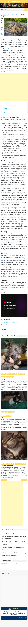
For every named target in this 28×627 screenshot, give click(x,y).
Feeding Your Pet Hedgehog (10, 322)
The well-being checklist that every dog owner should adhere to (14, 537)
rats (24, 259)
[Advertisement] (14, 87)
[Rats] (14, 400)
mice (21, 259)
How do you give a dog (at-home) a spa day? (13, 533)
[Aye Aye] (14, 354)
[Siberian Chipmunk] (14, 445)
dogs (8, 48)
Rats (2, 418)
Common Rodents (8, 412)
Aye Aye (3, 379)
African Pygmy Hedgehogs (24, 480)
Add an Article (16, 1)
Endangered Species (9, 374)
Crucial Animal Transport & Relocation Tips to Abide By (13, 543)
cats (13, 48)
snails (16, 260)
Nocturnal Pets (7, 377)
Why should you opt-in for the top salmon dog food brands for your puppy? (14, 554)
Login (9, 1)
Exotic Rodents (7, 463)
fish (12, 266)
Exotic (21, 374)
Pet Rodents (6, 416)
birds (2, 260)
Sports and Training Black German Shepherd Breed (13, 548)
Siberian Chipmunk (7, 465)
